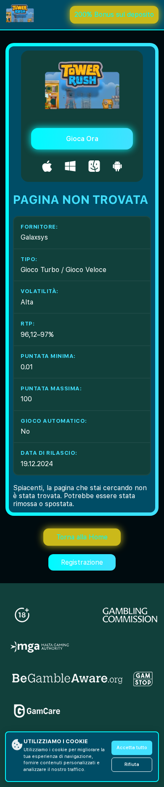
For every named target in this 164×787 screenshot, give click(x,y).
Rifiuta (131, 764)
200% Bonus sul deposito (114, 15)
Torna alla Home (82, 537)
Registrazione (82, 562)
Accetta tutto (131, 747)
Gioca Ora (82, 139)
